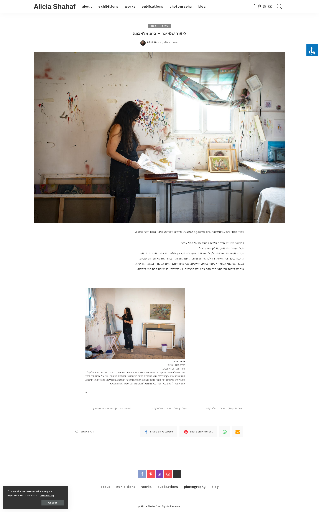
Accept (53, 502)
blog (153, 26)
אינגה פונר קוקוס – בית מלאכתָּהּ (111, 408)
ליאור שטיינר (234, 243)
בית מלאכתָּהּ (202, 232)
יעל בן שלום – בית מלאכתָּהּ (170, 408)
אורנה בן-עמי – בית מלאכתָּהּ (224, 408)
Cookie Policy (47, 495)
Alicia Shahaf (55, 6)
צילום (165, 26)
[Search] (279, 6)
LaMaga (174, 253)
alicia (152, 42)
